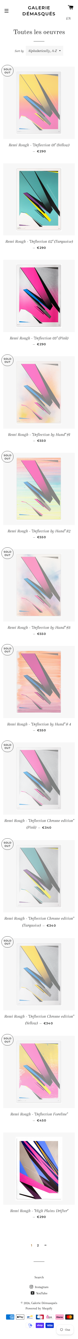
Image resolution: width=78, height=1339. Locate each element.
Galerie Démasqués (39, 10)
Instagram (41, 1287)
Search (39, 1277)
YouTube (41, 1293)
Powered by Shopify (39, 1308)
